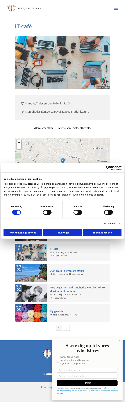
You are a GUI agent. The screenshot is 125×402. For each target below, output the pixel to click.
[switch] (47, 212)
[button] (82, 8)
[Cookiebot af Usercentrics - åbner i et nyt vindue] (108, 168)
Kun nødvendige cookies (23, 232)
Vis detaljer (110, 223)
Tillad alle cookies (102, 232)
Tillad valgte (62, 232)
